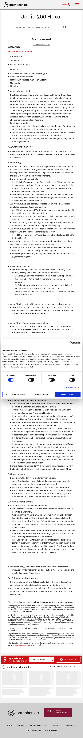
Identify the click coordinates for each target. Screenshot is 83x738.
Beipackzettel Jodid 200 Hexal (21, 51)
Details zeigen (71, 388)
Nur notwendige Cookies (15, 394)
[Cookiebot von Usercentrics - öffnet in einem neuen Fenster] (71, 342)
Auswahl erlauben (41, 394)
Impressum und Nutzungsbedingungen (32, 725)
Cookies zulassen (67, 394)
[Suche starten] (64, 27)
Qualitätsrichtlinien (33, 730)
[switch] (31, 380)
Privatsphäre (71, 725)
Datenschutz (57, 725)
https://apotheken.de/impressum (26, 645)
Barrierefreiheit (51, 730)
